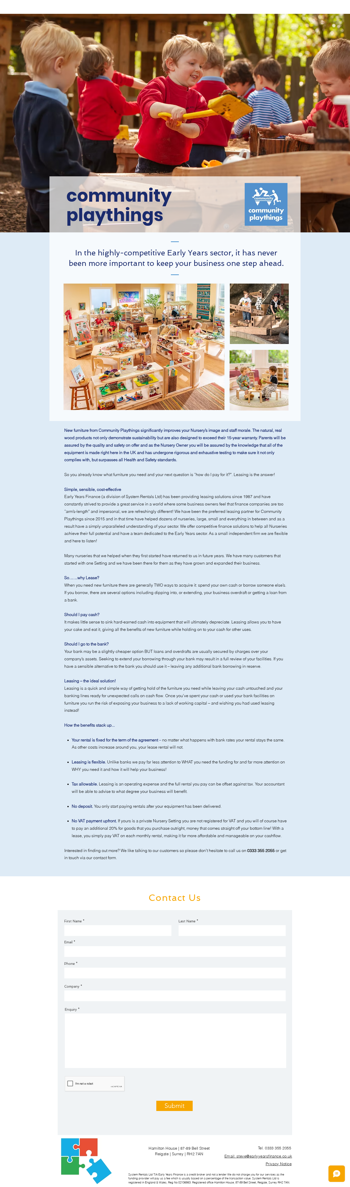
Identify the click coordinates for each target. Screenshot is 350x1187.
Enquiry (71, 1009)
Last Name (187, 921)
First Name (73, 921)
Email (68, 942)
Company (71, 986)
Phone (69, 963)
